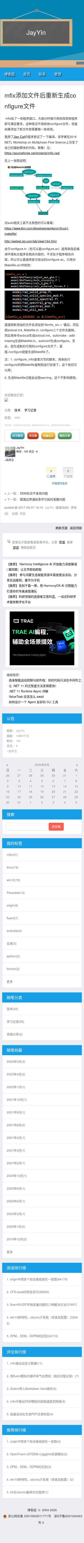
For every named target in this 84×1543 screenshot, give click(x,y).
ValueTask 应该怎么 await (26, 696)
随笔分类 (14, 997)
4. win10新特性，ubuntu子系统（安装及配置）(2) (40, 1479)
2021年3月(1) (16, 1150)
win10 (13, 880)
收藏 (15, 513)
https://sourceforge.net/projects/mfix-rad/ (32, 153)
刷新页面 (62, 528)
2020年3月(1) (16, 1214)
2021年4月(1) (16, 1137)
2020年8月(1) (16, 1188)
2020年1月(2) (16, 1226)
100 (18, 741)
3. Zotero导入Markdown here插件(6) (31, 1388)
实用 (12, 943)
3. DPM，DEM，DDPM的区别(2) (29, 1466)
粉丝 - (22, 451)
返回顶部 (76, 528)
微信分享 (65, 435)
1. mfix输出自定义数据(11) (24, 1363)
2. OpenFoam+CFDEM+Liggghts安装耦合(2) (37, 1454)
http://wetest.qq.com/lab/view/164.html (31, 241)
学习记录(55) (15, 1021)
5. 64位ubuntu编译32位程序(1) (27, 1492)
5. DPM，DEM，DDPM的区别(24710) (32, 1336)
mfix (17, 417)
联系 (42, 74)
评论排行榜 (16, 1352)
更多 (10, 981)
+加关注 (9, 460)
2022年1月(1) (16, 1087)
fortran (13, 969)
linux (13, 867)
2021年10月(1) (17, 1099)
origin (12, 905)
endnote (14, 931)
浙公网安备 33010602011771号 (29, 1516)
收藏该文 (48, 435)
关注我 (33, 435)
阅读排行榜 (16, 1267)
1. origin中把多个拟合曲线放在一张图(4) (34, 1441)
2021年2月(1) (16, 1163)
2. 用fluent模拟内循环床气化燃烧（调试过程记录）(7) (43, 1376)
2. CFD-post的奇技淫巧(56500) (28, 1292)
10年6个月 (22, 736)
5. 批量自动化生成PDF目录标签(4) (30, 1414)
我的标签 (14, 843)
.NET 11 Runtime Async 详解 (28, 691)
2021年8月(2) (16, 1125)
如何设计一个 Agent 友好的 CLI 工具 (33, 702)
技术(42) (12, 1009)
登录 (62, 542)
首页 (26, 74)
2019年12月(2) (17, 1239)
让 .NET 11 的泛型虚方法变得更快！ (33, 686)
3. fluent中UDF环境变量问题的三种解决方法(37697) (42, 1304)
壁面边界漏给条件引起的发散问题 (42, 499)
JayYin (36, 32)
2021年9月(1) (16, 1112)
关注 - (33, 451)
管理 (57, 74)
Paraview (16, 892)
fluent (12, 918)
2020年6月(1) (16, 1201)
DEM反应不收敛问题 (34, 493)
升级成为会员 (59, 483)
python (13, 956)
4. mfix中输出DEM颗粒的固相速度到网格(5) (36, 1401)
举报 (23, 513)
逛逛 (16, 547)
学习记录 (30, 410)
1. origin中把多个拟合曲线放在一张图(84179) (37, 1279)
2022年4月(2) (16, 1074)
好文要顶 (17, 435)
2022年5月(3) (16, 1061)
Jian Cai (19, 136)
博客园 (9, 74)
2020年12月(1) (17, 1175)
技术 (17, 410)
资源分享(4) (15, 1034)
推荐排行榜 (16, 1430)
